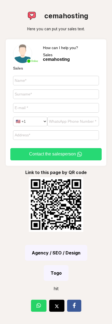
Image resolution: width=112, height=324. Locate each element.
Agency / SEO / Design (56, 253)
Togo (56, 273)
